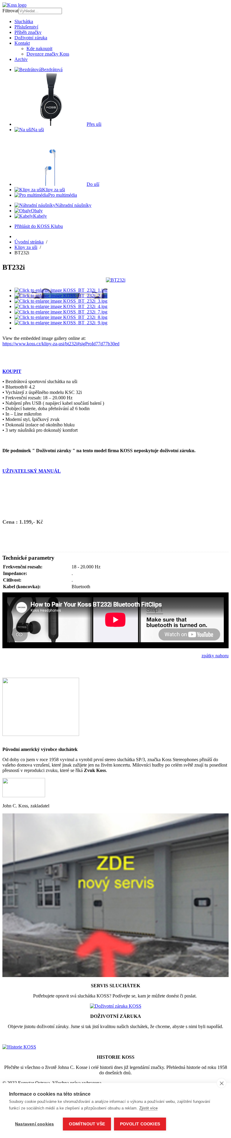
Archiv (21, 59)
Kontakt (22, 43)
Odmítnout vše (87, 1124)
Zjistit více (148, 1108)
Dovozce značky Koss (47, 53)
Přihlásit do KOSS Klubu (38, 226)
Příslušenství (26, 26)
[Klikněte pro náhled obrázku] (115, 280)
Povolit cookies (140, 1124)
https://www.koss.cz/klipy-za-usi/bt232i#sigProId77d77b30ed (60, 343)
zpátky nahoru (215, 655)
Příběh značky (28, 32)
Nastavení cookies (34, 1124)
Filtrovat (10, 10)
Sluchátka (23, 21)
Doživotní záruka (30, 37)
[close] (221, 1083)
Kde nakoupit (39, 48)
